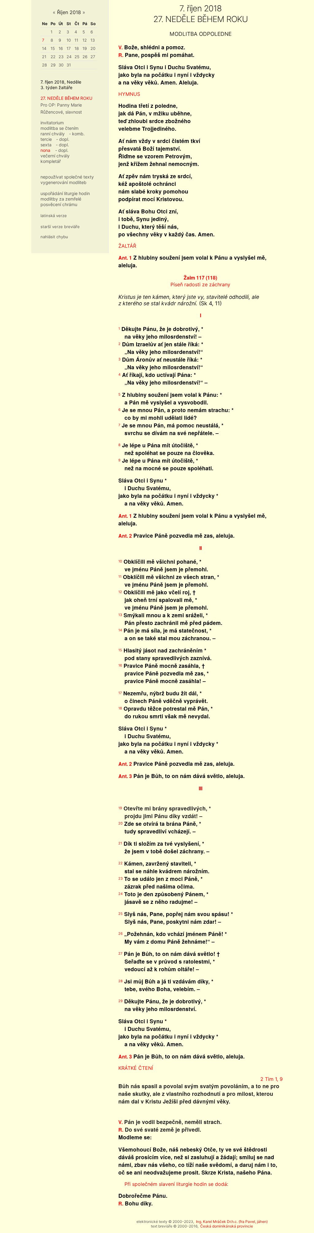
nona (45, 150)
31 (69, 64)
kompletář (50, 161)
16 (61, 48)
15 (53, 48)
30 (61, 64)
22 (53, 56)
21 (44, 56)
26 (84, 56)
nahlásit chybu (54, 236)
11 (76, 40)
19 (84, 48)
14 (44, 48)
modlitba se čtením (59, 128)
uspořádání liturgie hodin (65, 193)
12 (84, 40)
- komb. (77, 133)
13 (92, 40)
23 (61, 56)
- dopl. (62, 139)
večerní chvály (55, 155)
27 (92, 56)
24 (69, 56)
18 (77, 48)
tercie (46, 139)
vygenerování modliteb (63, 182)
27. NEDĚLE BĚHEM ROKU (66, 98)
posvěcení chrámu (58, 204)
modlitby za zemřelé (60, 198)
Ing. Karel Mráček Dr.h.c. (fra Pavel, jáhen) (232, 1221)
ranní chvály (52, 133)
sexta (46, 144)
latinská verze (53, 215)
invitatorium (52, 122)
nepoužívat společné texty (67, 176)
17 (69, 48)
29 (53, 64)
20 (92, 48)
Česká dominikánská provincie (226, 1226)
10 (69, 40)
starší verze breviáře (60, 226)
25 (77, 56)
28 (44, 64)
